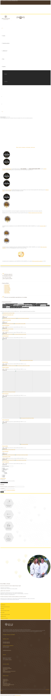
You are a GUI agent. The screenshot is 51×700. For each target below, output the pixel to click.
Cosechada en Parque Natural (11, 304)
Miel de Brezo (6, 285)
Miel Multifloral (5, 335)
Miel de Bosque (7, 284)
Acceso (2, 491)
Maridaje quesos (8, 305)
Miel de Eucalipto (7, 288)
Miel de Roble (6, 291)
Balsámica (3, 304)
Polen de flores (5, 451)
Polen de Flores (7, 292)
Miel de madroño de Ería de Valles (35, 212)
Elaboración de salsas (20, 304)
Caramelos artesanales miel (7, 314)
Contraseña (2, 488)
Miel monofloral (22, 305)
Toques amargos (16, 307)
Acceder (3, 475)
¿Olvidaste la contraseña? (10, 490)
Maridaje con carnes (30, 304)
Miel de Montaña (7, 290)
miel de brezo (8, 168)
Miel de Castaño (7, 287)
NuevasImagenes (18, 695)
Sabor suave (8, 307)
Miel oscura (36, 305)
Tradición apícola (5, 43)
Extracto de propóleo (6, 320)
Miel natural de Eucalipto (37, 261)
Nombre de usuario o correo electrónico (7, 486)
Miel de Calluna (7, 286)
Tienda (3, 35)
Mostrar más (4, 317)
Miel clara (16, 305)
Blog (3, 58)
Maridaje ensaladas (42, 304)
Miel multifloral (29, 305)
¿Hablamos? (4, 50)
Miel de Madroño (7, 289)
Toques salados (25, 307)
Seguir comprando (4, 482)
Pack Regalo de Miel (6, 456)
